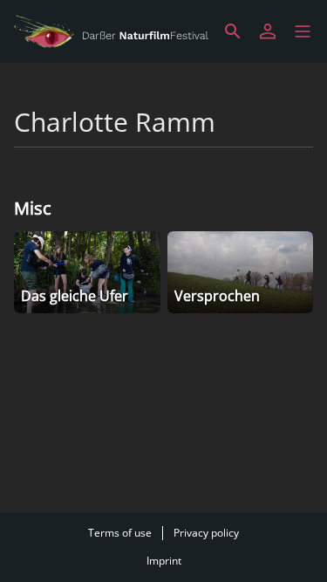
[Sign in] (267, 31)
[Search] (232, 31)
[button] (302, 31)
